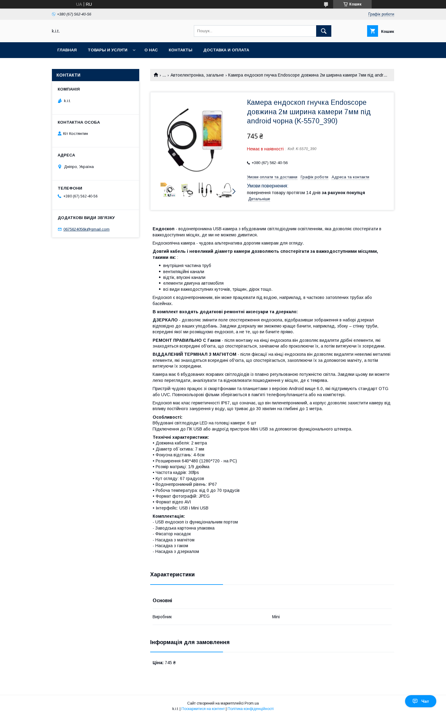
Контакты (180, 50)
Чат (425, 701)
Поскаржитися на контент (203, 709)
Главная (67, 50)
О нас (151, 50)
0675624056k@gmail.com (86, 229)
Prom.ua (252, 703)
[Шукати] (323, 31)
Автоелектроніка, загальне (197, 75)
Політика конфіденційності (251, 709)
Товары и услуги (107, 50)
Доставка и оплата (226, 50)
